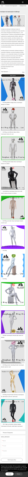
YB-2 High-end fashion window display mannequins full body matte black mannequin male (12, 426)
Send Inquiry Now (12, 459)
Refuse (18, 474)
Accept (9, 474)
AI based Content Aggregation (11, 5)
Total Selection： (5, 71)
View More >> (4, 68)
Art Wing (5, 250)
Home (2, 5)
